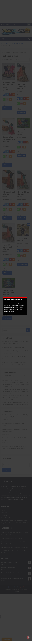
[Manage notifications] (28, 637)
